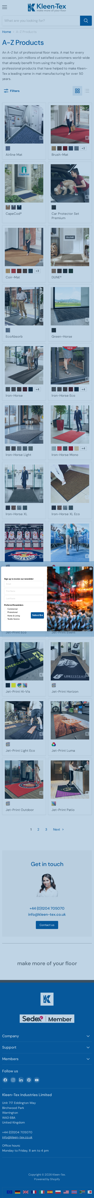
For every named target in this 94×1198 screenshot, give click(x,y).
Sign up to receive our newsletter (18, 579)
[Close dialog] (91, 569)
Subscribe (37, 615)
